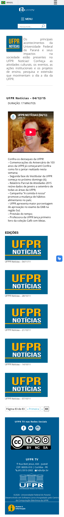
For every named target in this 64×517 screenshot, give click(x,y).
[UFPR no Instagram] (38, 429)
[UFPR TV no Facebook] (24, 429)
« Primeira (33, 409)
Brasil (10, 2)
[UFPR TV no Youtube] (31, 429)
